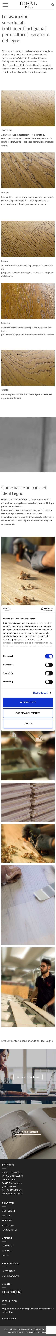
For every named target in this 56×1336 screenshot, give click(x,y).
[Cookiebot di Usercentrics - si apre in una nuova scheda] (41, 609)
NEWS (5, 1255)
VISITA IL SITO (9, 1318)
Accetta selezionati (28, 713)
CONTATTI (7, 1250)
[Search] (52, 4)
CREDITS (44, 1332)
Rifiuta (28, 723)
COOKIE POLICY (32, 1332)
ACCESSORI (8, 1225)
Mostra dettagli (40, 693)
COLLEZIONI (8, 1210)
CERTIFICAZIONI (10, 1275)
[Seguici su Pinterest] (14, 1292)
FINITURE (7, 1215)
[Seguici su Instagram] (9, 1292)
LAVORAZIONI (9, 1230)
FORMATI (7, 1220)
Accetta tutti (28, 702)
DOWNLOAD (8, 1271)
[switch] (49, 665)
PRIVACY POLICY (15, 1332)
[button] (5, 5)
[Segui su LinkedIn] (19, 1292)
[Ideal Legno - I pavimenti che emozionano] (28, 5)
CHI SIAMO (7, 1245)
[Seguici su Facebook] (4, 1292)
